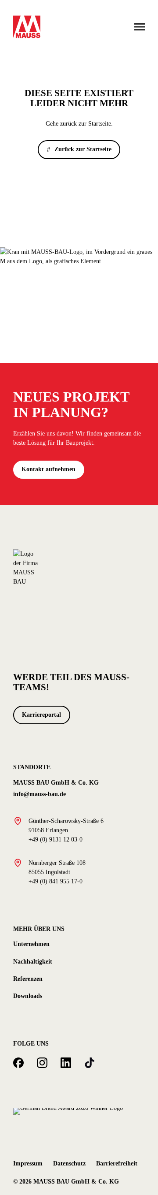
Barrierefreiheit (116, 1163)
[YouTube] (89, 1062)
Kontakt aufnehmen (48, 469)
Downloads (27, 995)
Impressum (28, 1163)
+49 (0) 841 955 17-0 (56, 881)
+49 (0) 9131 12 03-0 (56, 839)
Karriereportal (41, 714)
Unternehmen (31, 943)
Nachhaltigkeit (32, 961)
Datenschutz (69, 1163)
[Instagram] (42, 1062)
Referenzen (28, 978)
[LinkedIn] (66, 1062)
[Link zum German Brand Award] (68, 1110)
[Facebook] (18, 1062)
